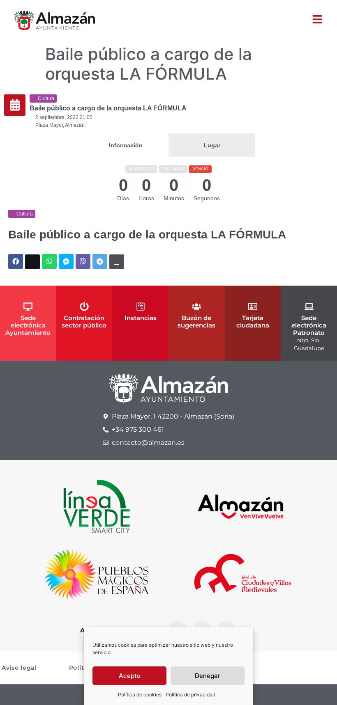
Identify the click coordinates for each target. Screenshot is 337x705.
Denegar (207, 676)
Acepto (130, 676)
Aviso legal (19, 667)
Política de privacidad (190, 694)
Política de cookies (140, 694)
